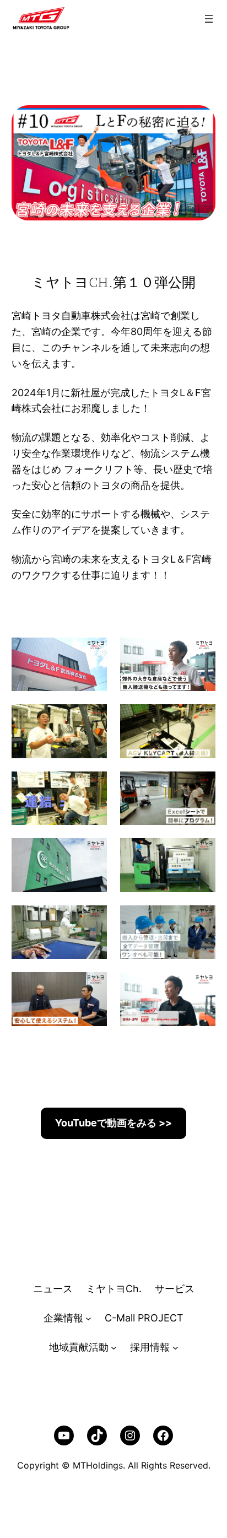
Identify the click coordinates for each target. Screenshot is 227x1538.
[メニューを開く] (208, 18)
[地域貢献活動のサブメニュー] (114, 1348)
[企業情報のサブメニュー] (88, 1318)
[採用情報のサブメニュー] (175, 1348)
